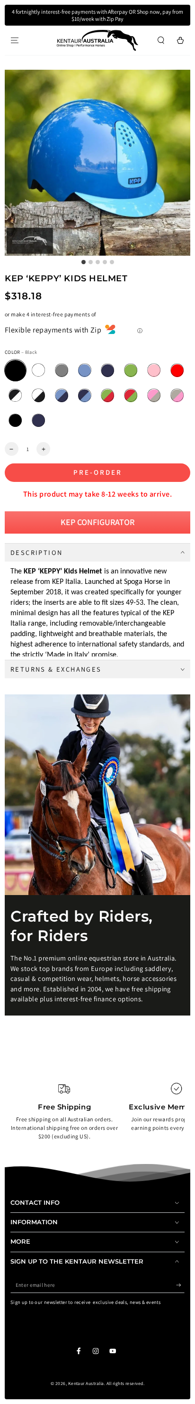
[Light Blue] (84, 370)
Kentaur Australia (86, 1383)
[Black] (15, 370)
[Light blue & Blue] (61, 395)
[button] (161, 40)
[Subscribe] (180, 1285)
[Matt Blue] (38, 420)
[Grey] (61, 370)
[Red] (177, 370)
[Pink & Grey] (154, 395)
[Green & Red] (107, 395)
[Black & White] (15, 395)
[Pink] (154, 370)
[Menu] (15, 40)
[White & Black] (38, 395)
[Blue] (107, 370)
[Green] (131, 370)
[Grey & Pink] (177, 395)
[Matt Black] (15, 420)
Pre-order (97, 472)
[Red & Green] (131, 395)
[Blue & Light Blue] (84, 395)
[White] (38, 370)
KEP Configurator (97, 522)
